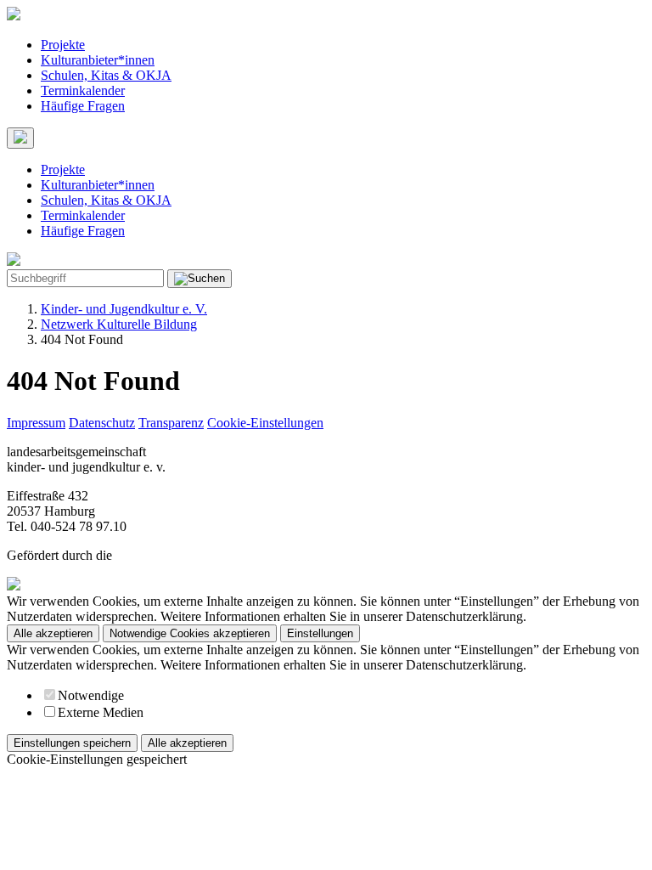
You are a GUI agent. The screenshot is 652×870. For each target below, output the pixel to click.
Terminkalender (83, 90)
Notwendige (91, 695)
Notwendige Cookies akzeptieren (190, 633)
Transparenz (171, 422)
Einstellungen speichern (72, 743)
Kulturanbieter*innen (98, 60)
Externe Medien (100, 712)
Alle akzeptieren (53, 633)
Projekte (63, 44)
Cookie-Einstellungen (265, 422)
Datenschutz (102, 422)
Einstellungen (320, 633)
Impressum (36, 422)
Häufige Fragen (83, 106)
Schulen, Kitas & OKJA (106, 75)
